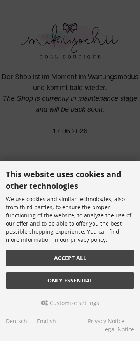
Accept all (70, 258)
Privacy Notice (106, 321)
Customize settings (73, 303)
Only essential (70, 280)
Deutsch (16, 321)
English (46, 321)
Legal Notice (118, 329)
